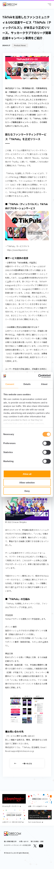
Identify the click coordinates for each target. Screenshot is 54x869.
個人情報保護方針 (10, 841)
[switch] (46, 443)
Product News (20, 45)
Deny (27, 491)
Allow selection (27, 482)
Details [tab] (27, 384)
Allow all (27, 474)
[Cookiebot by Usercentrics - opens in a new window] (38, 376)
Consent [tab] (9, 384)
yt (41, 845)
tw (35, 845)
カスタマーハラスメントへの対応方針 (17, 845)
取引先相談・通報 (37, 841)
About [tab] (44, 384)
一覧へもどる (27, 763)
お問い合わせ (24, 841)
